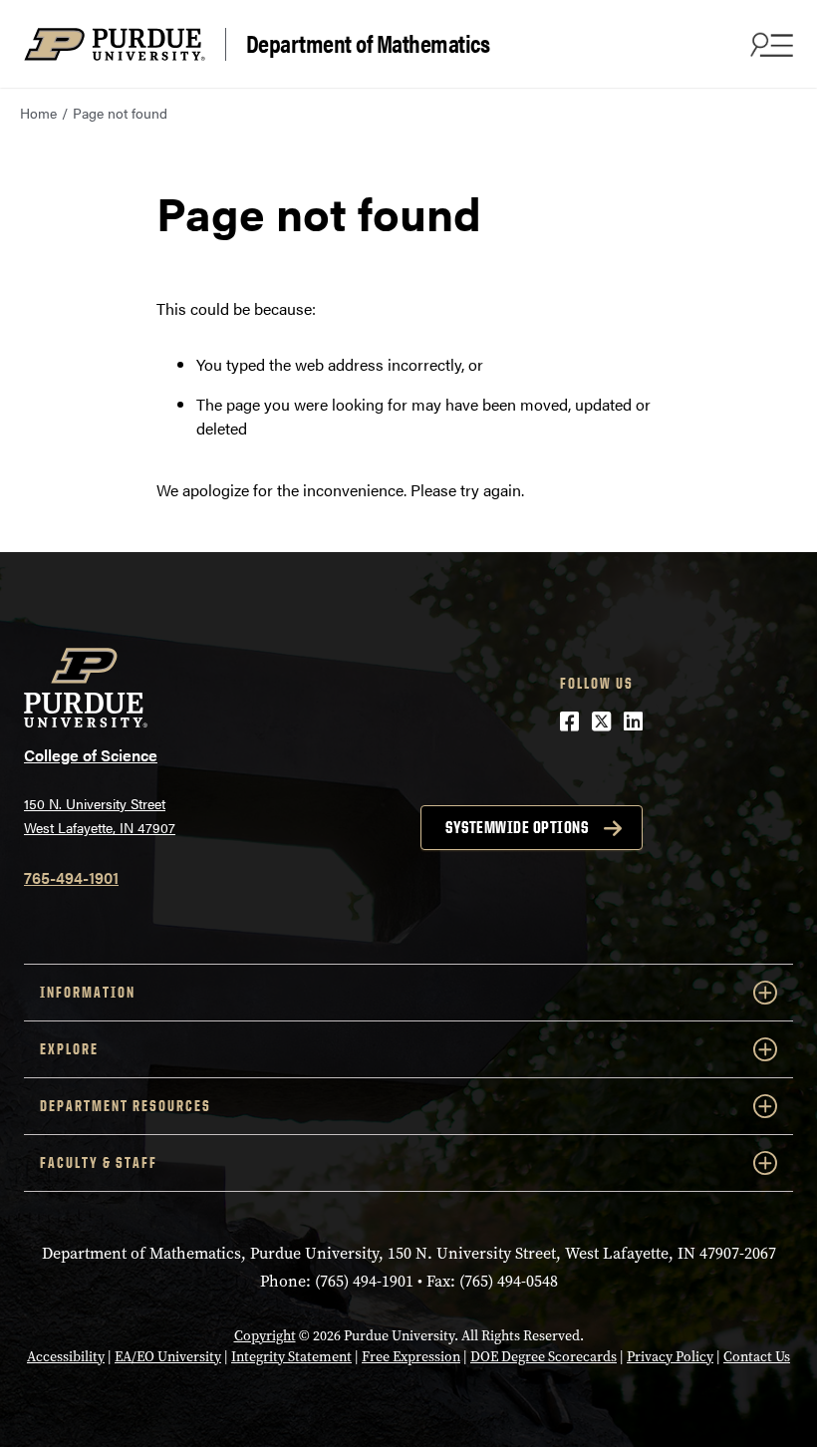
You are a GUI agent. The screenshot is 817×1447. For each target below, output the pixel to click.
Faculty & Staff (98, 1162)
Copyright (265, 1335)
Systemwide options (516, 827)
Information (88, 992)
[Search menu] (769, 44)
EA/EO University (168, 1356)
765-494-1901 (71, 877)
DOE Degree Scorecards (543, 1356)
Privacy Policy (670, 1356)
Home (38, 113)
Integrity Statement (291, 1356)
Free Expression (411, 1356)
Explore (69, 1048)
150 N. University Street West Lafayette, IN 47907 (99, 815)
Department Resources (125, 1105)
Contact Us (756, 1356)
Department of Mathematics (368, 44)
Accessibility (66, 1356)
